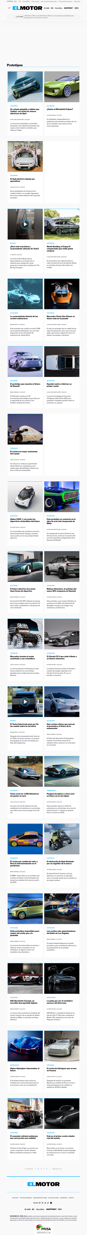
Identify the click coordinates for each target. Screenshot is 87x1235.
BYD (15, 1)
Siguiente (56, 1169)
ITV (20, 1)
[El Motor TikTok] (48, 1203)
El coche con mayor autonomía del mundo (23, 452)
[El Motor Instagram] (45, 1203)
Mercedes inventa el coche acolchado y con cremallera (22, 657)
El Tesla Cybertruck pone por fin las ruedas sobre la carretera (24, 725)
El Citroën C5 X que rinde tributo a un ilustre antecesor (62, 657)
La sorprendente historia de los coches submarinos (24, 317)
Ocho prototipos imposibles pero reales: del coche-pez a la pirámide (24, 933)
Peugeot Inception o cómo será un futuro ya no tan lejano (60, 795)
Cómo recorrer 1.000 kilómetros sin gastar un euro (24, 795)
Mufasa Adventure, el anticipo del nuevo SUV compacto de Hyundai (61, 590)
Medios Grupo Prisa (43, 1232)
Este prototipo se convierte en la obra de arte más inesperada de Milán (61, 521)
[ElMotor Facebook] (39, 1203)
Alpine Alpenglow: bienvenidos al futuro (24, 1069)
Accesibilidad (63, 1197)
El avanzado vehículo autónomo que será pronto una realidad (24, 1137)
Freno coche (35, 1)
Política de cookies (53, 1197)
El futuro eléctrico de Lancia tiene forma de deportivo (22, 590)
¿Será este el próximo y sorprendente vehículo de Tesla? (24, 247)
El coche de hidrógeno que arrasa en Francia (61, 1069)
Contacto (71, 1197)
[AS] (52, 8)
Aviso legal (15, 1197)
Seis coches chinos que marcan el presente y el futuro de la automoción (61, 726)
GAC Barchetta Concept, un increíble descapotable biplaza (23, 1002)
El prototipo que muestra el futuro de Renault (25, 385)
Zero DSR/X (26, 1)
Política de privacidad (26, 1197)
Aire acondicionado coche (49, 1)
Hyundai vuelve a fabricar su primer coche (59, 385)
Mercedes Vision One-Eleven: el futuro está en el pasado (61, 317)
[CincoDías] (58, 8)
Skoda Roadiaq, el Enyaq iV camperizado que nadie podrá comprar (60, 248)
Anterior (30, 1169)
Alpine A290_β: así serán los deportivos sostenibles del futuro (25, 520)
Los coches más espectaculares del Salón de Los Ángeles (61, 932)
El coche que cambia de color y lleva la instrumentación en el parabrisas (24, 863)
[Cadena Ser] (76, 8)
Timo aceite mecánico (65, 1)
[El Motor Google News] (51, 1203)
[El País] (46, 8)
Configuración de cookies (40, 1197)
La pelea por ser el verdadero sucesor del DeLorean (60, 1002)
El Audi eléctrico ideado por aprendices (22, 180)
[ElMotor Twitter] (42, 1203)
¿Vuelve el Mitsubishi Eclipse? (60, 109)
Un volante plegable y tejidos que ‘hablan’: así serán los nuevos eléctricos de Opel (24, 111)
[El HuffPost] (68, 8)
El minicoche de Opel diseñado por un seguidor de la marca (60, 862)
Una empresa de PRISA (43, 1227)
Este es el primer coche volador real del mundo (61, 1137)
